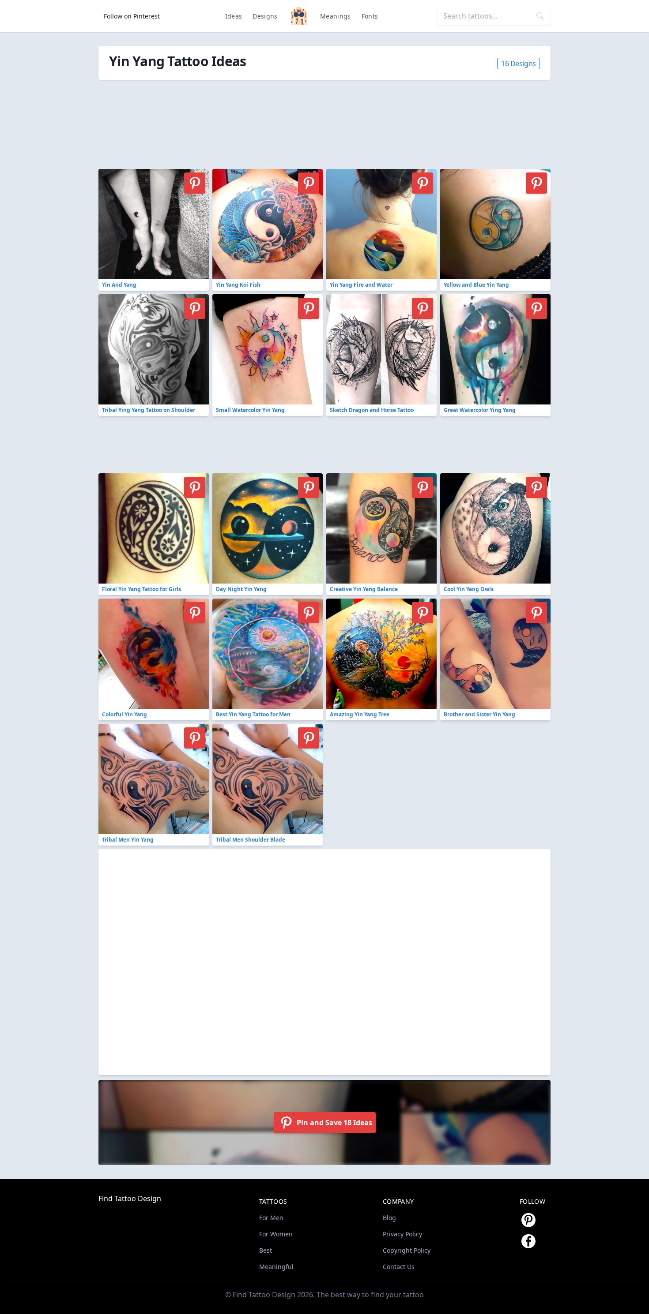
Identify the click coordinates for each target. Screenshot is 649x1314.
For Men (271, 1217)
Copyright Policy (406, 1250)
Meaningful (276, 1266)
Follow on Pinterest (132, 16)
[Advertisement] (297, 119)
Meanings (335, 16)
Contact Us (399, 1266)
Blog (389, 1217)
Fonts (370, 16)
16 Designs (518, 63)
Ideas (233, 16)
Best (265, 1250)
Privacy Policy (402, 1234)
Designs (265, 16)
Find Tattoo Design (129, 1198)
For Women (276, 1234)
